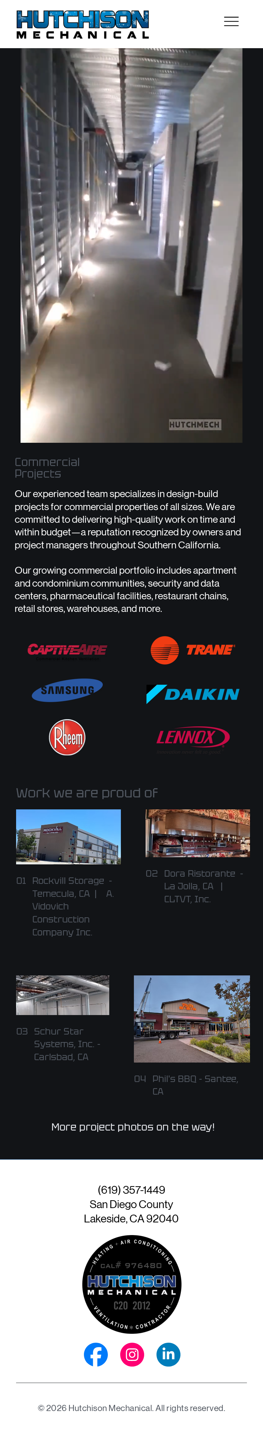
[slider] (131, 426)
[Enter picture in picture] (221, 435)
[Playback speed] (211, 435)
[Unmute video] (44, 435)
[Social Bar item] (96, 1355)
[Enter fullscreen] (230, 435)
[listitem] (68, 874)
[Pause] (33, 435)
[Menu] (231, 21)
